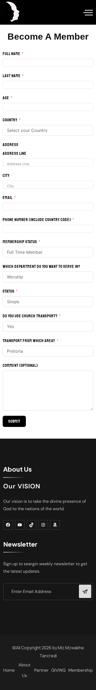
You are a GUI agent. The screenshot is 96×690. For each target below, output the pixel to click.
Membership (80, 670)
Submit (14, 421)
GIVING (58, 670)
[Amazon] (55, 525)
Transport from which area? (29, 340)
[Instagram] (43, 525)
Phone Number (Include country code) (37, 219)
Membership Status (20, 241)
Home (9, 670)
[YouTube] (20, 525)
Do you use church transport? (30, 316)
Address (10, 144)
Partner (41, 670)
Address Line (14, 153)
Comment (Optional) (20, 365)
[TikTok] (31, 525)
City (6, 175)
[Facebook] (8, 525)
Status (8, 291)
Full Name (11, 53)
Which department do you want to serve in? (41, 266)
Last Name (12, 75)
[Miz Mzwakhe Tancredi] (13, 12)
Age (6, 98)
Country (10, 120)
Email (8, 197)
